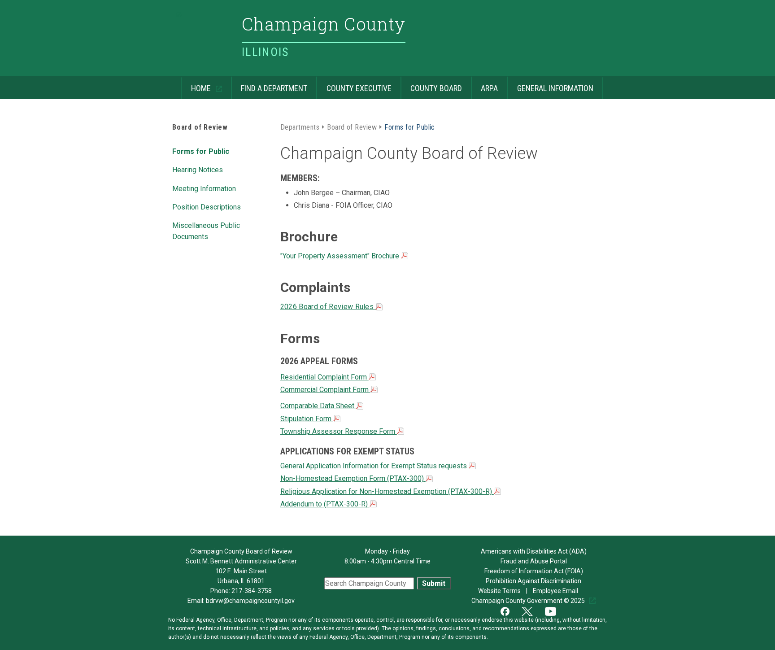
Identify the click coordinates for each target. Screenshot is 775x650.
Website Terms (500, 590)
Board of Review (200, 127)
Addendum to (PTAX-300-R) (325, 504)
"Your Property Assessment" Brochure (340, 256)
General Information (550, 84)
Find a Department (269, 84)
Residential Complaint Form (324, 377)
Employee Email (556, 590)
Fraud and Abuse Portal (534, 561)
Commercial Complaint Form (325, 389)
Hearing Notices (197, 169)
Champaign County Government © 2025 (528, 600)
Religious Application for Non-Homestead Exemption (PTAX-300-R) (387, 491)
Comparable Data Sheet (318, 405)
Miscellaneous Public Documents (206, 230)
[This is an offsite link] (510, 610)
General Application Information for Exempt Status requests (374, 466)
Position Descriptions (206, 206)
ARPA (484, 84)
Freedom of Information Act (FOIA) (533, 571)
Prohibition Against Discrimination (533, 581)
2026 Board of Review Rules (328, 306)
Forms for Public (200, 151)
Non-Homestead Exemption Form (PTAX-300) (353, 478)
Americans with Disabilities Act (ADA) (534, 551)
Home (196, 84)
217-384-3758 (251, 590)
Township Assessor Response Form (338, 431)
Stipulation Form (306, 418)
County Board (431, 84)
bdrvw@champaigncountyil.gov (250, 600)
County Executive (353, 84)
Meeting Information (204, 188)
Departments (299, 126)
